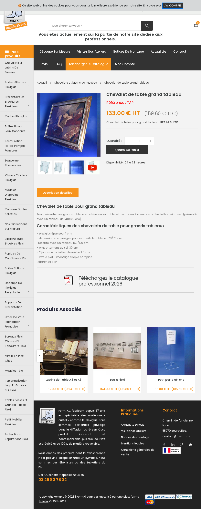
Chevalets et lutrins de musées (13, 67)
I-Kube (43, 501)
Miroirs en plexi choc (14, 358)
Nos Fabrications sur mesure (16, 226)
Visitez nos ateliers (91, 51)
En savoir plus (152, 5)
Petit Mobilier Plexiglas (13, 422)
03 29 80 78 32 (52, 479)
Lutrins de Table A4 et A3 (63, 380)
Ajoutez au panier (127, 150)
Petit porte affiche (171, 380)
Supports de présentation (13, 304)
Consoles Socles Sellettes (16, 211)
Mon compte (125, 64)
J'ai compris (172, 5)
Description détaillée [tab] (57, 193)
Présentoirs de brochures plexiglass (15, 101)
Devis (43, 64)
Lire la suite (169, 122)
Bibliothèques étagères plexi (14, 241)
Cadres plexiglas (16, 116)
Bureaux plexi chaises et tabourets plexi (15, 341)
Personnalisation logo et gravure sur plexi (16, 385)
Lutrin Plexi (117, 380)
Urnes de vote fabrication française (14, 321)
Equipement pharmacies (13, 163)
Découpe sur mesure (54, 51)
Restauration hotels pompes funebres (15, 145)
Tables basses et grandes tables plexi (16, 404)
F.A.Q (58, 64)
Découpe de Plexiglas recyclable (13, 287)
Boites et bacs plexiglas (14, 270)
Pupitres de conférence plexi (16, 256)
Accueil (42, 83)
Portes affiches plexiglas (15, 84)
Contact (179, 51)
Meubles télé (14, 371)
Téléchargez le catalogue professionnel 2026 (108, 281)
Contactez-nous (132, 425)
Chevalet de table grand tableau (126, 83)
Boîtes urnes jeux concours (15, 128)
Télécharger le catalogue (88, 64)
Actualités (158, 51)
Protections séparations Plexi (16, 436)
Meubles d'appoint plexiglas (11, 194)
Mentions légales (132, 443)
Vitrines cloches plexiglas (16, 177)
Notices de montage (128, 51)
